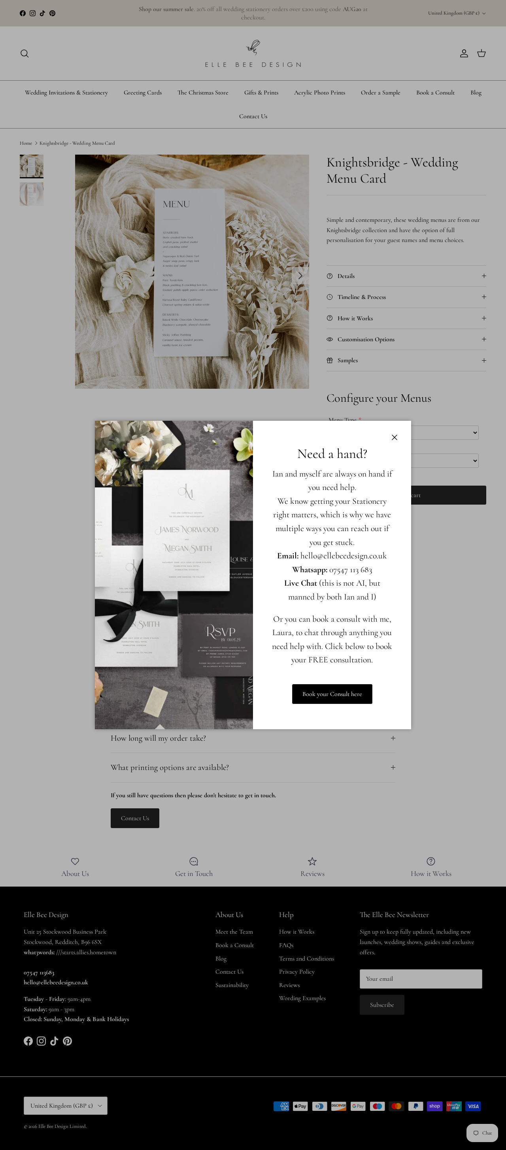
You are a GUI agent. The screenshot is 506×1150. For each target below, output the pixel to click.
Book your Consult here (332, 694)
